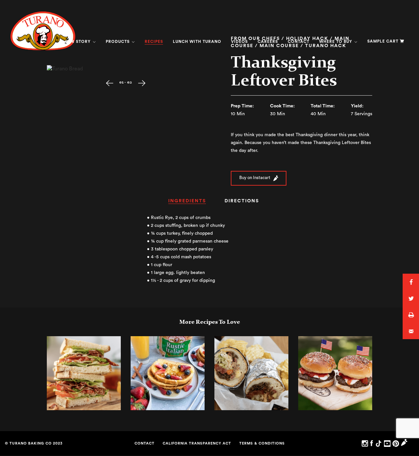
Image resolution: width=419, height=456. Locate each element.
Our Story (78, 42)
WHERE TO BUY (336, 42)
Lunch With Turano (197, 42)
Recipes (154, 42)
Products (118, 42)
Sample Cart (382, 41)
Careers (268, 42)
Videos (239, 42)
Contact (298, 42)
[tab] (187, 203)
